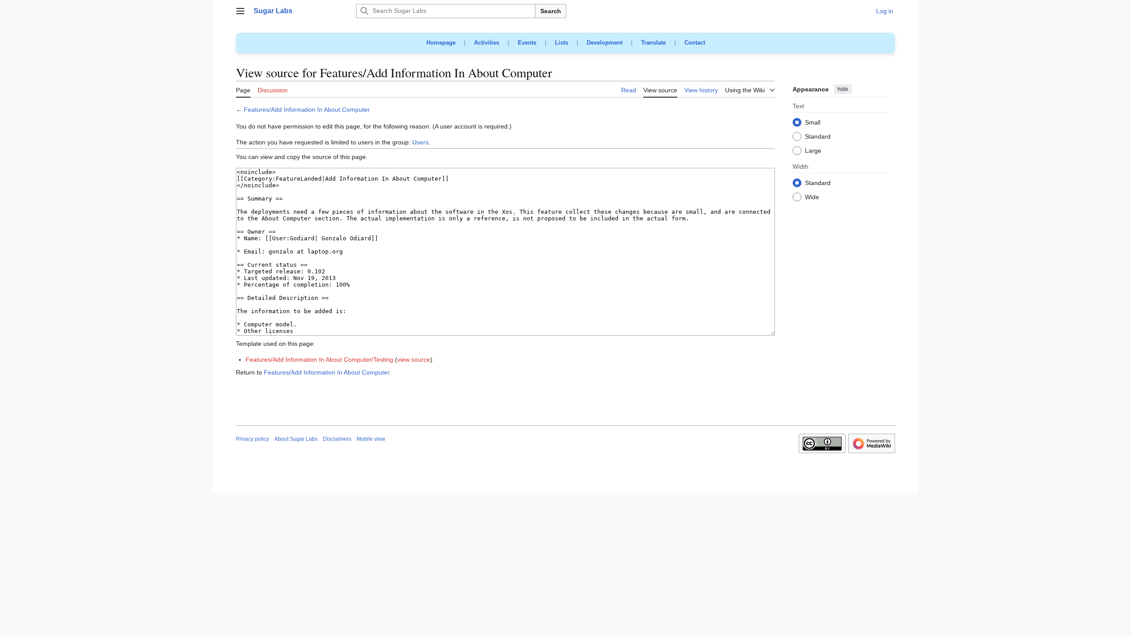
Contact (694, 42)
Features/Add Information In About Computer (307, 109)
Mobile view (371, 439)
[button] (240, 11)
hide (843, 89)
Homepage (440, 42)
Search (550, 11)
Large (813, 151)
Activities (486, 42)
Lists (561, 42)
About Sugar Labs (296, 439)
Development (604, 42)
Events (527, 42)
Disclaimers (337, 439)
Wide (812, 197)
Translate (653, 42)
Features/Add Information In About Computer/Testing (319, 359)
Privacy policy (252, 439)
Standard (818, 136)
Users (420, 142)
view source (413, 359)
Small (812, 122)
